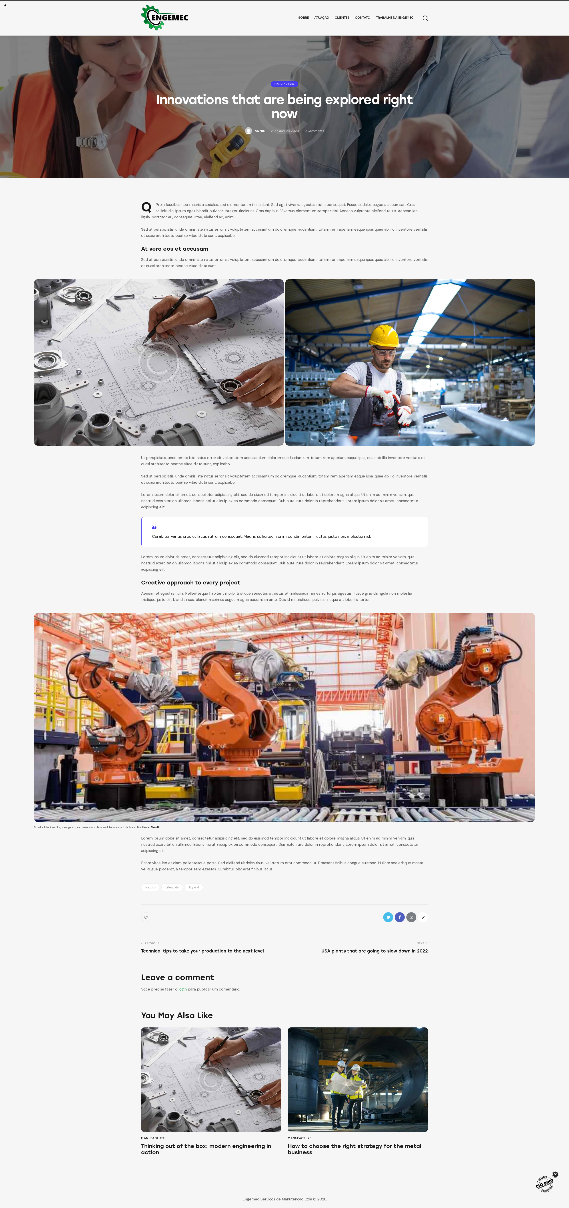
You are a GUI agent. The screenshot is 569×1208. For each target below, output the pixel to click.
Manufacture (284, 84)
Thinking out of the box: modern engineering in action (206, 1149)
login (182, 989)
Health (150, 887)
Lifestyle (172, 887)
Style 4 (193, 887)
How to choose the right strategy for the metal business (354, 1149)
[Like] (146, 917)
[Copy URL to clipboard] (423, 917)
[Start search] (425, 18)
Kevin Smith (151, 827)
